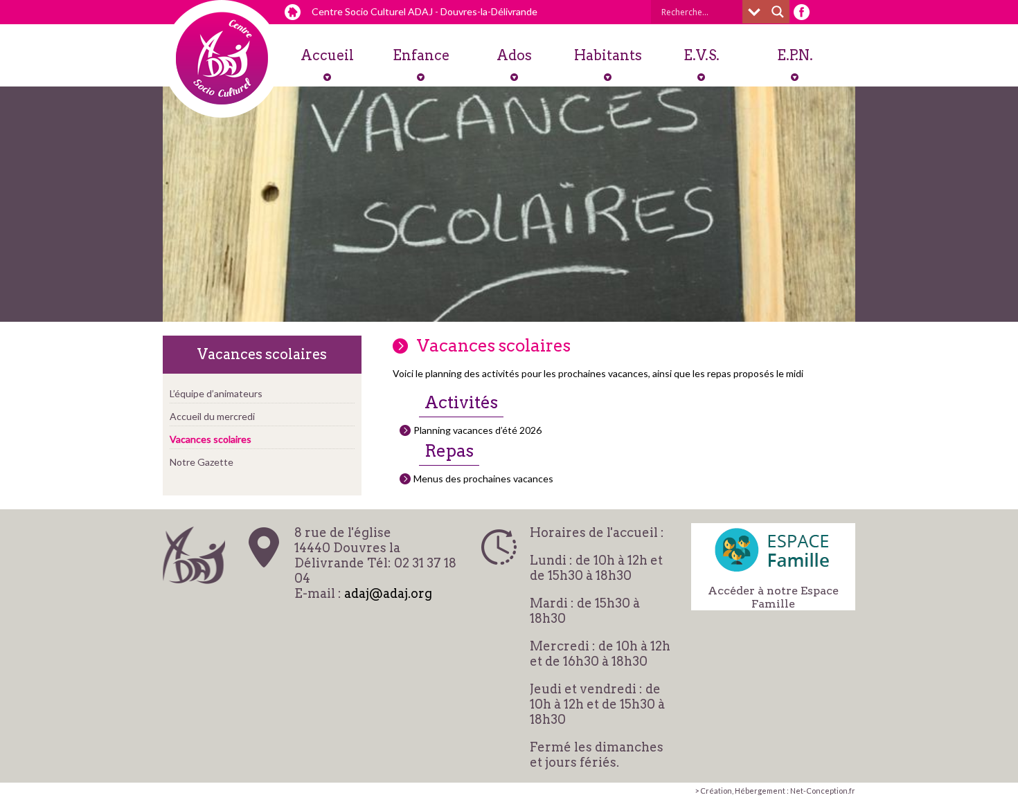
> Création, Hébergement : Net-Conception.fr (775, 790)
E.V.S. (702, 55)
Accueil (327, 55)
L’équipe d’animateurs (216, 393)
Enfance (421, 55)
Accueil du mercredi (212, 416)
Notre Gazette (201, 462)
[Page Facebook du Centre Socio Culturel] (801, 12)
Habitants (608, 55)
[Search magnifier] (777, 12)
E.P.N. (795, 55)
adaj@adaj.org (388, 593)
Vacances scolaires (210, 439)
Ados (514, 55)
